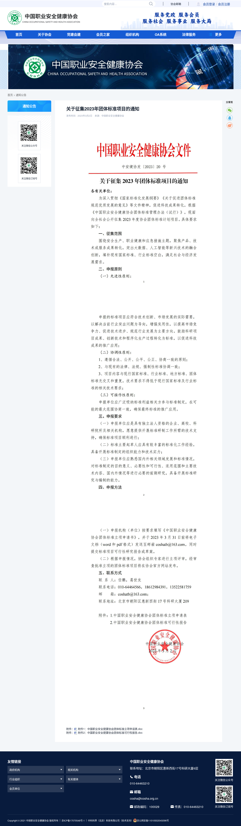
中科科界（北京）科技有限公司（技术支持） (110, 820)
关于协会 (44, 34)
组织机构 (132, 34)
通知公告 (21, 95)
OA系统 (160, 34)
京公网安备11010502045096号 (153, 820)
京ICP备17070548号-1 (73, 820)
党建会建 (74, 34)
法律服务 (189, 34)
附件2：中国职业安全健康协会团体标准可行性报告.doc (110, 732)
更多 (218, 34)
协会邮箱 (176, 4)
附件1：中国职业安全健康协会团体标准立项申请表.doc (110, 729)
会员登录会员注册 (216, 4)
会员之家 (103, 34)
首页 (18, 34)
